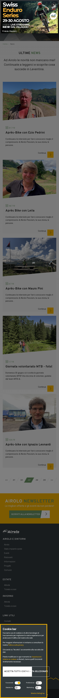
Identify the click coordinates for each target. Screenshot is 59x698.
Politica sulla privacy (15, 645)
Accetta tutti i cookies (17, 671)
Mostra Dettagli (37, 693)
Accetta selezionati (36, 671)
